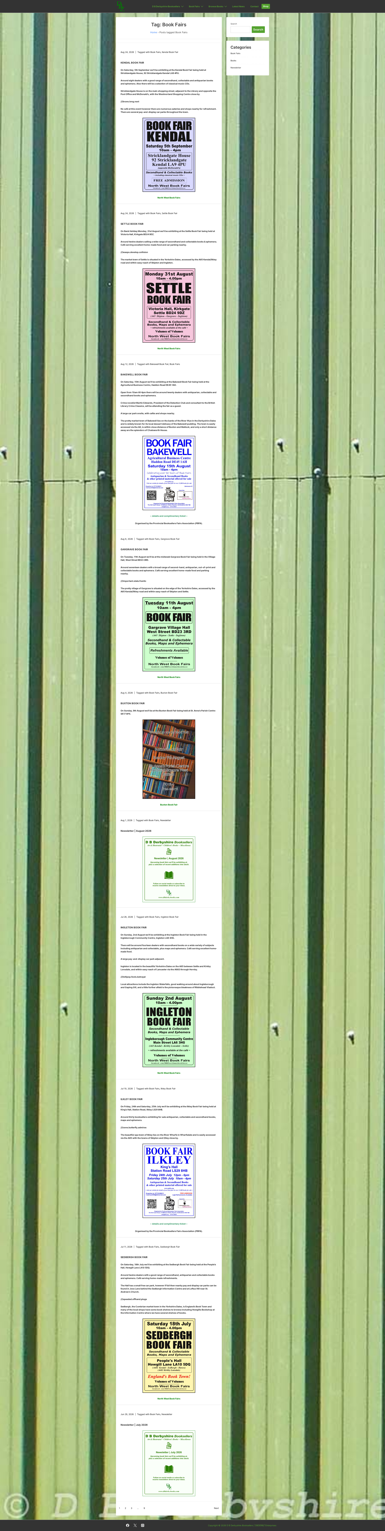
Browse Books (216, 6)
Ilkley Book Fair (168, 1088)
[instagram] (143, 1525)
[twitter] (135, 1525)
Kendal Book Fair (170, 52)
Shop (265, 6)
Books (233, 60)
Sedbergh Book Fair (170, 1246)
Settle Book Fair (169, 213)
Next (216, 1508)
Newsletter (165, 820)
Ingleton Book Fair (170, 917)
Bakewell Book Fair (159, 364)
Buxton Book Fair (169, 692)
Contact (254, 6)
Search (234, 24)
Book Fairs (155, 52)
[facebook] (128, 1525)
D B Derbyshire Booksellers (166, 6)
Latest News (238, 6)
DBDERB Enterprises (265, 1525)
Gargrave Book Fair (170, 539)
